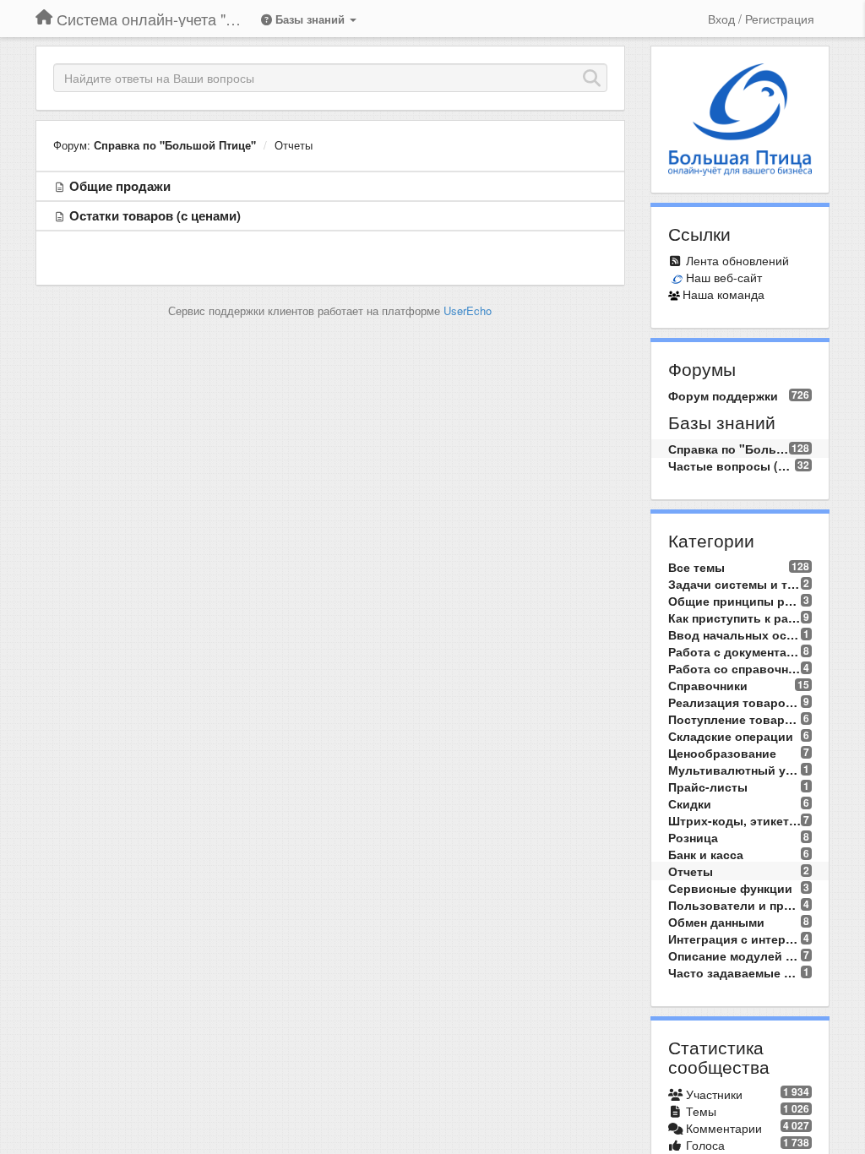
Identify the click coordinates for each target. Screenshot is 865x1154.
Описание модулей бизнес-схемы (735, 955)
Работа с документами (735, 651)
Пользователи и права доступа (735, 904)
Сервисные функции (730, 887)
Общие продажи (120, 186)
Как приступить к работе (735, 617)
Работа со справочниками (735, 668)
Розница (693, 837)
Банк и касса (705, 854)
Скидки (689, 803)
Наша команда (723, 294)
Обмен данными (716, 921)
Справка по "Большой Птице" (175, 145)
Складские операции (730, 735)
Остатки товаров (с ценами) (155, 215)
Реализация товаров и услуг (735, 702)
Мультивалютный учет (735, 769)
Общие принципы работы (735, 600)
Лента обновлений (737, 260)
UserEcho (467, 310)
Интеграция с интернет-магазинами (735, 938)
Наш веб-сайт (724, 277)
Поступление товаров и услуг (735, 718)
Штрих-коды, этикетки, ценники (735, 820)
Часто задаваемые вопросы (735, 972)
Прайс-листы (708, 786)
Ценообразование (722, 752)
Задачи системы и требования (735, 583)
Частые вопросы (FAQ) (732, 465)
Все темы (696, 566)
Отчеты (294, 145)
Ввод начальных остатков (735, 634)
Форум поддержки (723, 395)
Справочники (708, 685)
